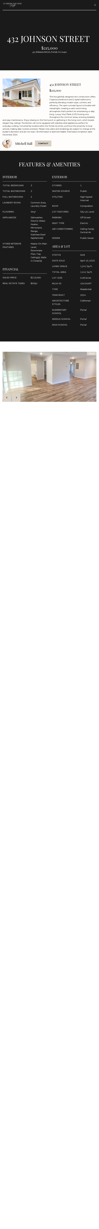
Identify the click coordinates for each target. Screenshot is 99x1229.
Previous (7, 397)
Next (16, 397)
